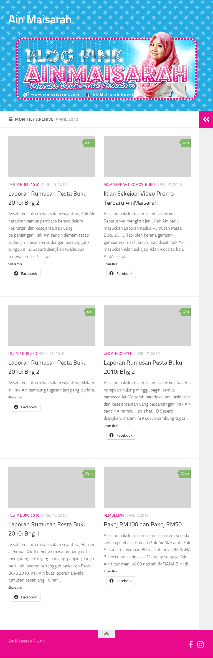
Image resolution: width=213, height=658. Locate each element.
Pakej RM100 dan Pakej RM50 (143, 524)
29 (187, 474)
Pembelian (114, 515)
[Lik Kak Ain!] (191, 645)
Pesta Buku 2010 (23, 184)
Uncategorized (22, 353)
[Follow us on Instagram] (201, 645)
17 (91, 474)
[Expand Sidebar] (206, 119)
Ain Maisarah (40, 19)
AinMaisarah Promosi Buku (129, 184)
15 (91, 143)
